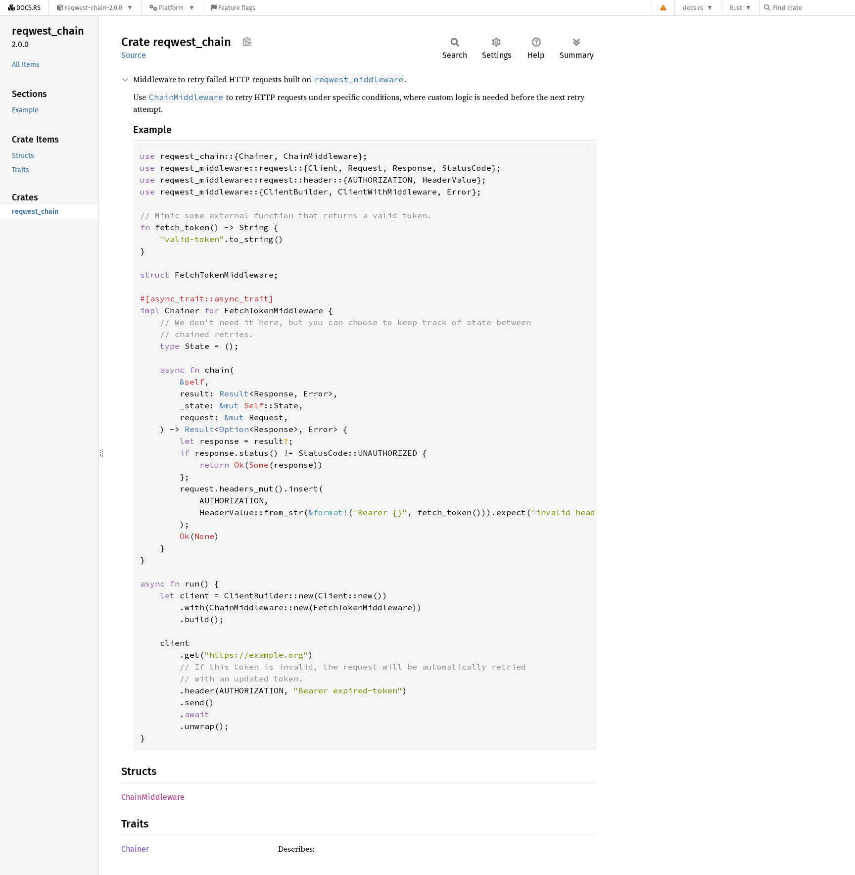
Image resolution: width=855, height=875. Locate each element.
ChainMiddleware (153, 797)
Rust (735, 7)
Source (133, 55)
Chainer (135, 849)
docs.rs (693, 7)
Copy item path (247, 41)
